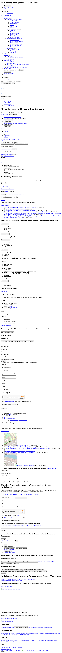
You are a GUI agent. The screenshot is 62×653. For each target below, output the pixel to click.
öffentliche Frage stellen (21, 498)
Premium (3, 200)
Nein (8, 393)
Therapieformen (4, 224)
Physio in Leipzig (14, 34)
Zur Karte (6, 417)
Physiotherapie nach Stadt (13, 29)
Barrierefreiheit (7, 5)
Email (3, 380)
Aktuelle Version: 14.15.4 (43, 650)
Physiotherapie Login (9, 7)
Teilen (5, 545)
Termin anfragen (5, 114)
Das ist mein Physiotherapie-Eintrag (18, 579)
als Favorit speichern (8, 118)
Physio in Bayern (14, 46)
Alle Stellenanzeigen (15, 49)
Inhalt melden (7, 126)
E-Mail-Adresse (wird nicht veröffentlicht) (12, 506)
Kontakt (9, 325)
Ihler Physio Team (21, 209)
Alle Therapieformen (15, 21)
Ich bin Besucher (11, 580)
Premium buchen (11, 63)
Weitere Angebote (5, 234)
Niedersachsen (13, 307)
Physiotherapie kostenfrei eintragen (21, 633)
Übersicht (6, 131)
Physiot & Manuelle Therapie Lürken (26, 452)
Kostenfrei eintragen (11, 61)
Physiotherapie (13, 23)
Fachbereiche (4, 250)
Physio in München (14, 33)
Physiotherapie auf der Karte (7, 189)
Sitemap (3, 641)
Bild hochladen (7, 121)
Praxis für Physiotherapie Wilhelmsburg (26, 207)
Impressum (3, 640)
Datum (3, 383)
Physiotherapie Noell (44, 211)
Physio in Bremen (14, 36)
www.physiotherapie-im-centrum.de (12, 117)
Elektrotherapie (13, 26)
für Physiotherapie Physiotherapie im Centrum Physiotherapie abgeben (19, 561)
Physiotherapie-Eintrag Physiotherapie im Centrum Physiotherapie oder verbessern (22, 569)
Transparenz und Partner (52, 640)
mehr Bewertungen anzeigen (7, 359)
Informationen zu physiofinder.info (43, 627)
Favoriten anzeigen (9, 549)
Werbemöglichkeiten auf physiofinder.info (17, 67)
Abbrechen (16, 520)
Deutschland (10, 308)
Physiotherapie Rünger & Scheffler (25, 465)
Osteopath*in (13, 52)
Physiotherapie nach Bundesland (15, 38)
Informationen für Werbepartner (19, 634)
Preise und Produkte (11, 66)
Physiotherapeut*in (14, 51)
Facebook (3, 647)
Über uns (6, 55)
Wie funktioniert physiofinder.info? (15, 57)
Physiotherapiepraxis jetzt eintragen (9, 618)
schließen (14, 149)
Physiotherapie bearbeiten (7, 633)
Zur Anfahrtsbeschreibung (10, 418)
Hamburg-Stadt (10, 306)
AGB (17, 515)
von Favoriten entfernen (20, 118)
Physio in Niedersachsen (15, 45)
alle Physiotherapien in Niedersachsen (10, 139)
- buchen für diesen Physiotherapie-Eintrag (35, 571)
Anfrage (6, 137)
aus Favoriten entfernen (21, 548)
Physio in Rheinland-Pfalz (16, 44)
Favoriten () (7, 586)
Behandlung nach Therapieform (14, 19)
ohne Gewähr (52, 468)
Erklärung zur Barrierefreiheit (39, 640)
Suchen (21, 70)
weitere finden (46, 561)
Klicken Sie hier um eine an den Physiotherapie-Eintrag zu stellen (21, 494)
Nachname (4, 377)
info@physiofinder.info (16, 647)
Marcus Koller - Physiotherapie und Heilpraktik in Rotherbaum (19, 214)
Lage (5, 132)
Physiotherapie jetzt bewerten (17, 341)
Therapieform (5, 389)
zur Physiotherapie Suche (7, 140)
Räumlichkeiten (4, 281)
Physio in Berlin (13, 31)
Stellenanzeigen (10, 48)
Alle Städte (12, 30)
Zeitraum (4, 386)
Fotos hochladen (7, 551)
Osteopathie (12, 27)
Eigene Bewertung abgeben (7, 332)
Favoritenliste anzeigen (6, 149)
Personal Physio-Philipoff (31, 210)
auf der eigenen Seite (11, 571)
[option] (10, 13)
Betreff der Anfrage (6, 367)
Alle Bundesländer (14, 40)
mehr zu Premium (5, 205)
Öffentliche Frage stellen (9, 552)
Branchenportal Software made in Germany (19, 650)
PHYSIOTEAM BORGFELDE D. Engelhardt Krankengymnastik (33, 448)
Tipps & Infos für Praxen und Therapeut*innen (18, 64)
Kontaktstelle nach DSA (26, 640)
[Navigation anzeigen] (1, 542)
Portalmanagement (9, 641)
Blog (5, 53)
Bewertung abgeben (8, 120)
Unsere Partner (10, 59)
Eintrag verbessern (8, 124)
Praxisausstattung (5, 239)
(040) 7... (7, 191)
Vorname (4, 374)
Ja (4, 393)
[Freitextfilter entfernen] (18, 70)
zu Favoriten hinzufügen (9, 548)
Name (3, 504)
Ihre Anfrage (5, 370)
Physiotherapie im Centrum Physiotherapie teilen (15, 123)
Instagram (8, 647)
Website (4, 364)
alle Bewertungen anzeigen (7, 162)
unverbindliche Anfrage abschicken (10, 404)
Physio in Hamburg (14, 37)
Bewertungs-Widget (43, 633)
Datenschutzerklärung (9, 401)
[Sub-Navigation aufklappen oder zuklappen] (11, 18)
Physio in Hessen (14, 42)
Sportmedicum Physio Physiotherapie (26, 451)
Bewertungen (7, 135)
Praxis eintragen (8, 60)
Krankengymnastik (14, 22)
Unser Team (9, 56)
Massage (12, 25)
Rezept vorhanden (6, 392)
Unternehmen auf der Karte (7, 627)
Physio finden (7, 18)
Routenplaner (4, 291)
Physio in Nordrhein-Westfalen (17, 41)
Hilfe (5, 8)
